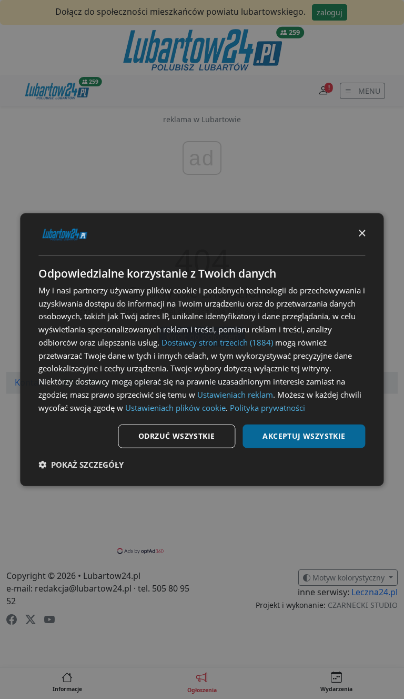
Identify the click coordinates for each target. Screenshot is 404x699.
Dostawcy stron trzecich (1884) (217, 342)
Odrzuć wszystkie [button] (176, 436)
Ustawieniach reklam (235, 394)
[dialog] (201, 349)
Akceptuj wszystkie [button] (303, 436)
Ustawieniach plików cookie (175, 407)
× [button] (362, 234)
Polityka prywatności (267, 407)
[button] (81, 464)
